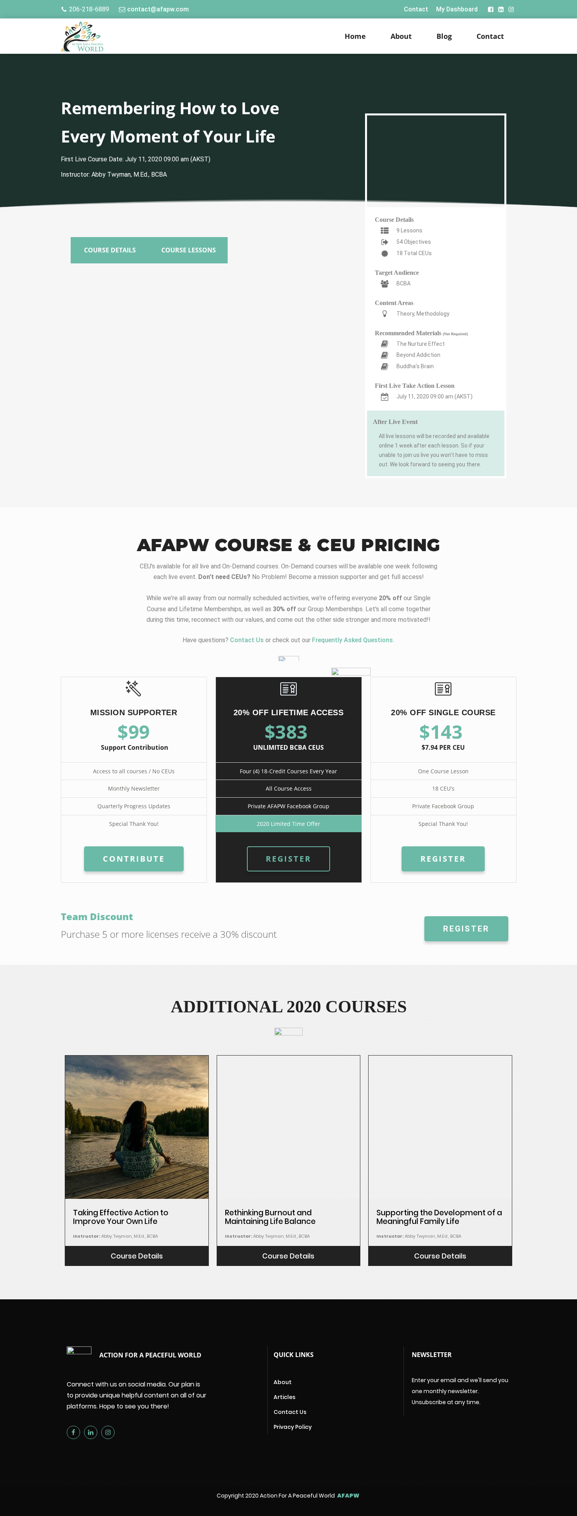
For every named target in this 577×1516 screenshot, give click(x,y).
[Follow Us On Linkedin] (92, 1432)
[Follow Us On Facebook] (75, 1432)
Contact (416, 9)
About (401, 36)
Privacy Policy (293, 1427)
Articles (285, 1397)
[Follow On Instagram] (511, 9)
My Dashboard (457, 9)
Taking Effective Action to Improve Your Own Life (120, 1217)
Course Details (137, 1256)
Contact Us (247, 640)
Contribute (134, 858)
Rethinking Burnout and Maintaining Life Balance (270, 1217)
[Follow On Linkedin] (501, 9)
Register (288, 858)
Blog (444, 36)
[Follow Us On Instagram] (110, 1432)
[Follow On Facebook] (487, 9)
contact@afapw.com (158, 9)
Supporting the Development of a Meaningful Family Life (439, 1217)
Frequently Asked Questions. (353, 640)
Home (355, 36)
